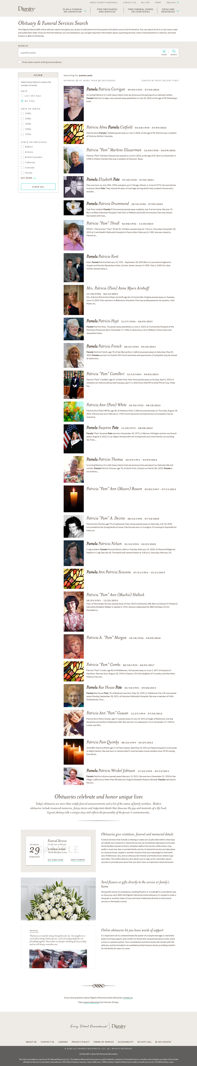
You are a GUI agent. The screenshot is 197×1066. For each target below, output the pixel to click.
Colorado (29, 167)
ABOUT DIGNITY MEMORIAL (104, 2)
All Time (30, 101)
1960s (28, 129)
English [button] (171, 2)
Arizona (29, 152)
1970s (28, 134)
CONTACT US (129, 2)
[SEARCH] (174, 51)
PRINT (158, 2)
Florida (28, 172)
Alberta (29, 146)
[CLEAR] (164, 51)
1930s (28, 113)
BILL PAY (145, 2)
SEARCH (23, 45)
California (30, 162)
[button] (74, 10)
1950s (28, 123)
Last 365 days (33, 95)
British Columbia (33, 157)
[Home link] (27, 9)
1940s (28, 118)
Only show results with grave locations (42, 62)
